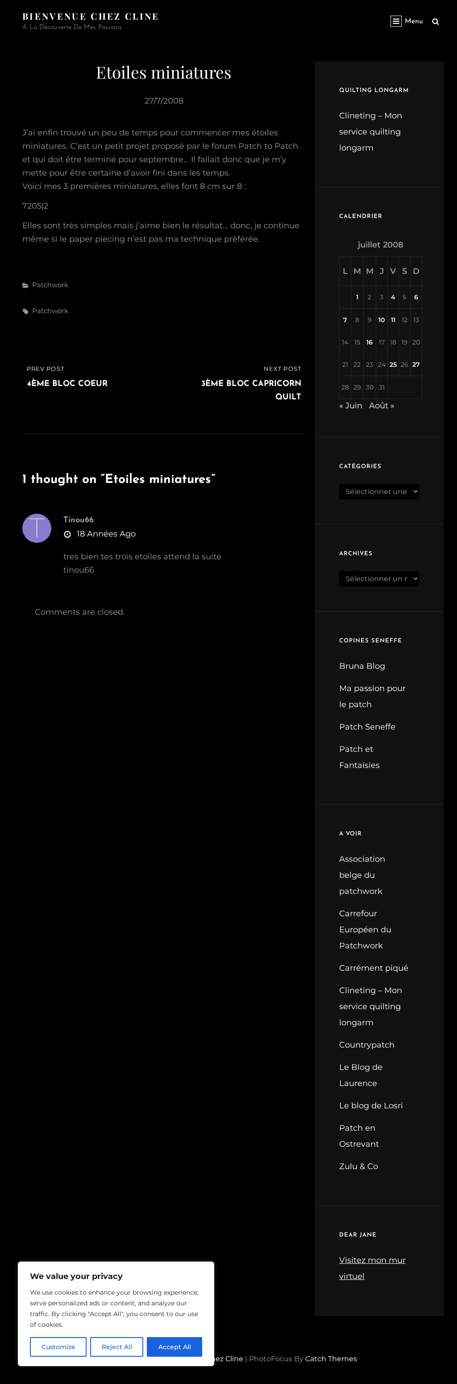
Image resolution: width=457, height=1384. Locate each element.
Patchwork (50, 285)
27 (416, 365)
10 (381, 320)
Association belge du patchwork (362, 875)
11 (393, 320)
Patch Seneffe (367, 727)
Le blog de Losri (371, 1106)
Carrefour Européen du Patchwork (365, 930)
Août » (382, 406)
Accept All (174, 1347)
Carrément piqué (373, 968)
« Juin (350, 406)
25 (393, 365)
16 (369, 342)
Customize (58, 1347)
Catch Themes (331, 1359)
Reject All (117, 1347)
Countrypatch (367, 1045)
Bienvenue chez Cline (91, 16)
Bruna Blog (362, 666)
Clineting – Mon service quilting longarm (370, 132)
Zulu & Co (358, 1166)
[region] (116, 1314)
